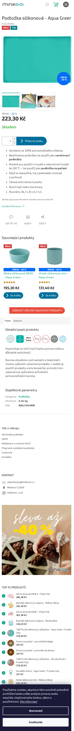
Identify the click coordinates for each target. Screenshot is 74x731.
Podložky (24, 397)
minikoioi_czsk (15, 493)
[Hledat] (47, 4)
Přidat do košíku (34, 140)
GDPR (5, 439)
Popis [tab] (8, 321)
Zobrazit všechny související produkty (37, 310)
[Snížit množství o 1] (14, 143)
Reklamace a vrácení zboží (16, 443)
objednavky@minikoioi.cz (20, 482)
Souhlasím (36, 722)
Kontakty (6, 457)
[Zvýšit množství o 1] (14, 139)
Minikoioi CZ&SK (15, 487)
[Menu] (66, 4)
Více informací (28, 702)
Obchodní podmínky (12, 434)
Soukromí (7, 453)
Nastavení (35, 711)
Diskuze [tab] (17, 321)
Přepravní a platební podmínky (18, 448)
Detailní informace (11, 206)
